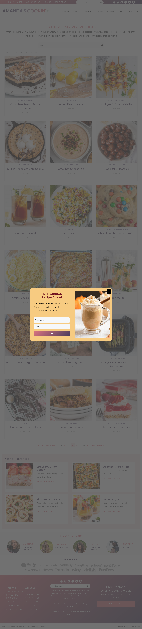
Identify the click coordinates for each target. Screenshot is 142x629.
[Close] (109, 291)
